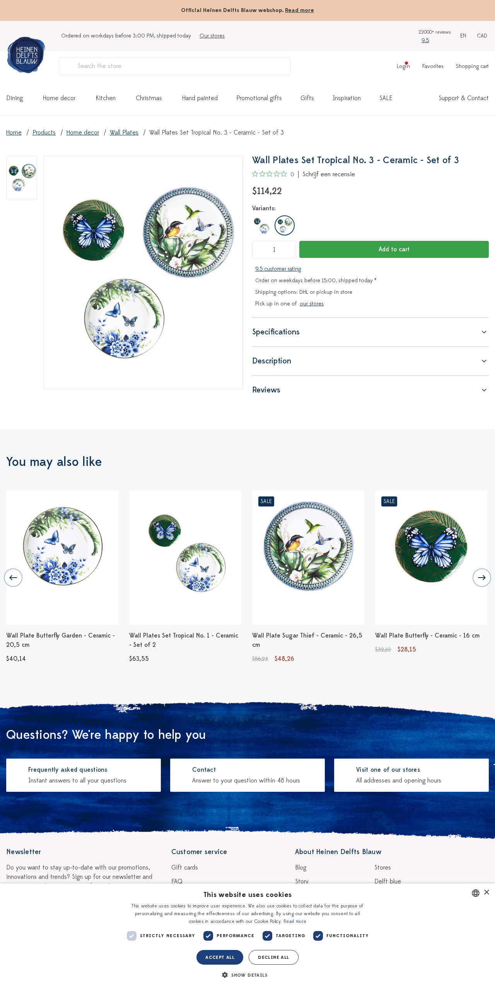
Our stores (212, 35)
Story (302, 881)
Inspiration (347, 98)
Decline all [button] (273, 957)
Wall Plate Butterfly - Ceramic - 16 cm (427, 635)
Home (14, 132)
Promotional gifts (259, 98)
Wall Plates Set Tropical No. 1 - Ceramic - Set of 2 (183, 640)
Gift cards (184, 867)
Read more (299, 10)
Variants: (264, 208)
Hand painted (200, 98)
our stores (312, 303)
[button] (247, 975)
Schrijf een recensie (328, 174)
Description (271, 361)
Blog (300, 867)
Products (44, 132)
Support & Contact (464, 98)
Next (482, 577)
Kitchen (106, 98)
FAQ (177, 881)
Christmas (149, 98)
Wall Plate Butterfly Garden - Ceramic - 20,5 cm (60, 640)
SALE (386, 98)
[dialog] (247, 936)
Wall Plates (124, 132)
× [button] (486, 892)
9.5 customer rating (278, 269)
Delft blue (387, 881)
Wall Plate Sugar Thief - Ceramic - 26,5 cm (307, 640)
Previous (13, 577)
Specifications (276, 332)
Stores (382, 867)
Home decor (59, 98)
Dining (14, 98)
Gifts (307, 98)
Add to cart (394, 249)
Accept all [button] (219, 957)
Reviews (266, 390)
